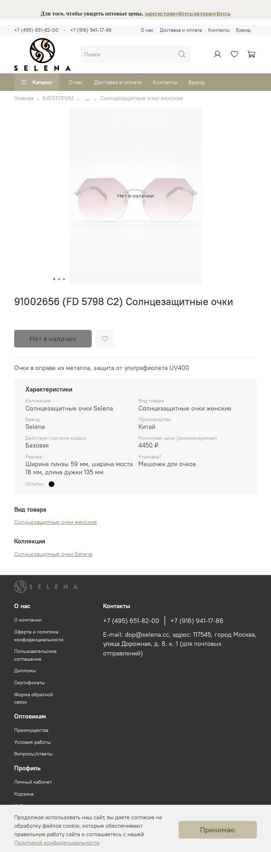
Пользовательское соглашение (35, 655)
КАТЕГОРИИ (58, 97)
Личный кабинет (33, 782)
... (87, 98)
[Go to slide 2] (59, 279)
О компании (28, 620)
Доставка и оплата (181, 30)
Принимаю (217, 829)
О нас (147, 30)
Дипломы (25, 670)
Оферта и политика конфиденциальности (39, 636)
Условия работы (32, 742)
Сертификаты (29, 682)
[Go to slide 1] (54, 279)
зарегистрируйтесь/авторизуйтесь (187, 14)
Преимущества (31, 730)
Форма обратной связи (33, 698)
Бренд (243, 30)
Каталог (42, 82)
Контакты (219, 30)
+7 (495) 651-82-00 (36, 30)
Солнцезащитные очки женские (141, 97)
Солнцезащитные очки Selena (53, 553)
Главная (24, 97)
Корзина (24, 794)
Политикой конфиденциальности (57, 842)
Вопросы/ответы (33, 754)
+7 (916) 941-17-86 (91, 30)
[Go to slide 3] (64, 279)
